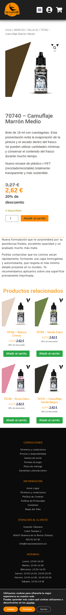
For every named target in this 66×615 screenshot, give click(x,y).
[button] (39, 10)
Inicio (8, 29)
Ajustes (43, 609)
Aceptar (10, 609)
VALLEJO (32, 29)
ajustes (30, 602)
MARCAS (19, 29)
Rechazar (27, 609)
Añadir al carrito (35, 218)
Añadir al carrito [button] (16, 353)
